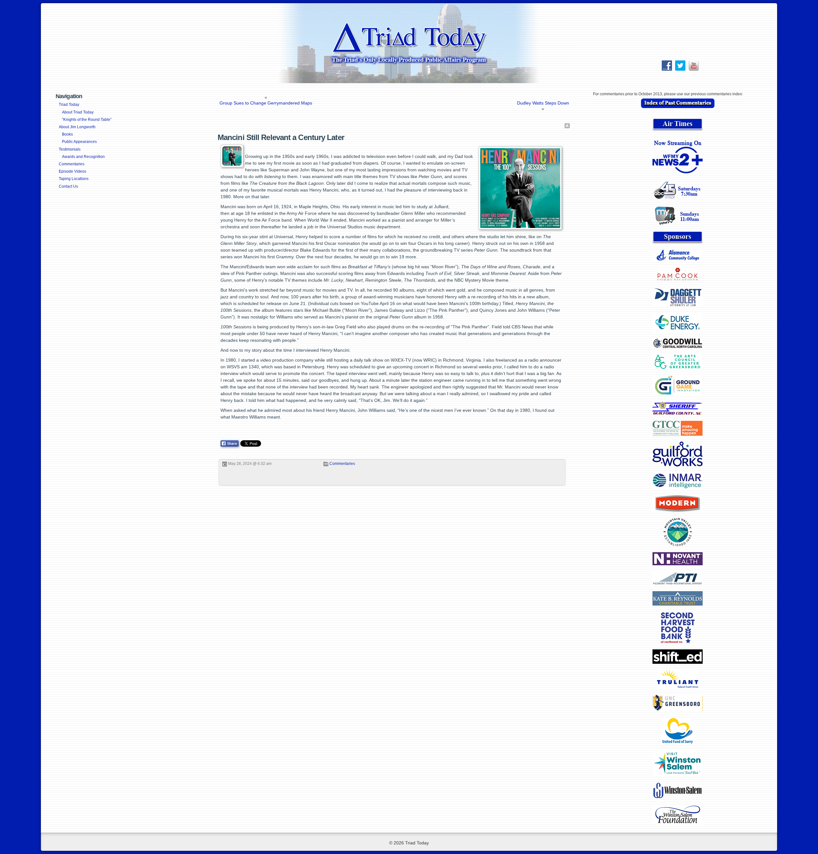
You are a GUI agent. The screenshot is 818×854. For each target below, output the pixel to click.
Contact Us (68, 186)
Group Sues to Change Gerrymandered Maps (266, 103)
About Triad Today (78, 112)
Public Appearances (79, 141)
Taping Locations (74, 178)
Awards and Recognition (83, 156)
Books (67, 134)
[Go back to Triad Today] (567, 125)
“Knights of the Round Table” (87, 119)
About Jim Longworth (77, 127)
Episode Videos (72, 171)
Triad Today (69, 104)
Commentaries (71, 164)
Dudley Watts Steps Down (543, 103)
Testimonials (70, 149)
